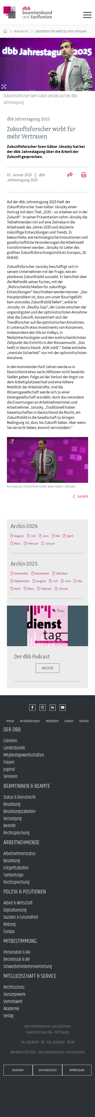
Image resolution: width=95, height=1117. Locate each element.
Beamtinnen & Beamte (26, 786)
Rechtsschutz (13, 987)
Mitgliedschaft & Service (29, 976)
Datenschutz (48, 1070)
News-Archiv (21, 31)
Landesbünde (14, 748)
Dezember (21, 573)
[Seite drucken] (81, 175)
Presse (10, 721)
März (17, 543)
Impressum (76, 1070)
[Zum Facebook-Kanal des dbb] (32, 707)
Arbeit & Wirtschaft (18, 903)
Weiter (47, 668)
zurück (82, 496)
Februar (32, 543)
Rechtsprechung (16, 833)
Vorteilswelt (13, 1001)
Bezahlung (11, 861)
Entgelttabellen (16, 868)
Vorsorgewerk (14, 994)
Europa (9, 931)
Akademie (11, 1008)
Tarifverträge (13, 875)
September (21, 581)
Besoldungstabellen (19, 811)
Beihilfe (9, 826)
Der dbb (12, 729)
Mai (57, 536)
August (19, 536)
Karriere (84, 721)
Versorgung (12, 818)
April (70, 536)
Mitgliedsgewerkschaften (23, 755)
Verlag (8, 1016)
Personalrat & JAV (16, 952)
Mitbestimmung (20, 941)
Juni (45, 536)
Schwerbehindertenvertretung (27, 966)
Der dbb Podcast (32, 656)
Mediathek (52, 721)
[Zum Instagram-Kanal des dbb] (42, 707)
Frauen (8, 762)
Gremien (10, 741)
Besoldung (12, 804)
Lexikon (69, 721)
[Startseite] (5, 31)
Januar (50, 543)
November (42, 573)
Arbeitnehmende (21, 842)
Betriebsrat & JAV (16, 959)
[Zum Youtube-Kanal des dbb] (62, 707)
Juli (33, 536)
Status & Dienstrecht (19, 797)
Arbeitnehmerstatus (19, 853)
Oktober (61, 573)
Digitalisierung (15, 910)
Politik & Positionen (24, 891)
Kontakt (18, 1070)
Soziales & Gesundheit (20, 917)
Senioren (10, 776)
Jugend (9, 769)
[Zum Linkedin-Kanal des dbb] (53, 707)
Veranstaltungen (30, 721)
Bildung (9, 924)
